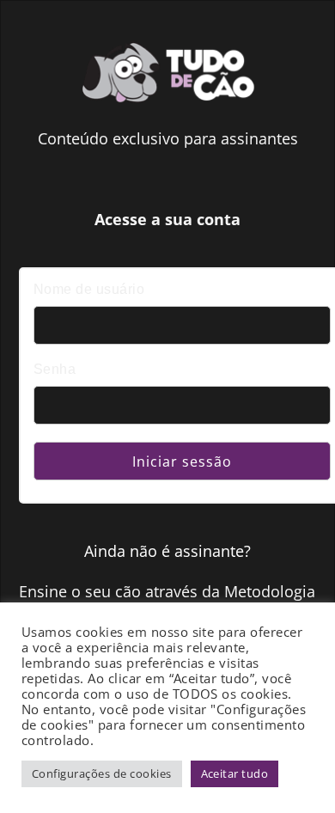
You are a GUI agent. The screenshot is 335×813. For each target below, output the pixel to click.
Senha (55, 369)
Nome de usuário (89, 289)
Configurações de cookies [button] (102, 773)
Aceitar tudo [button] (235, 773)
